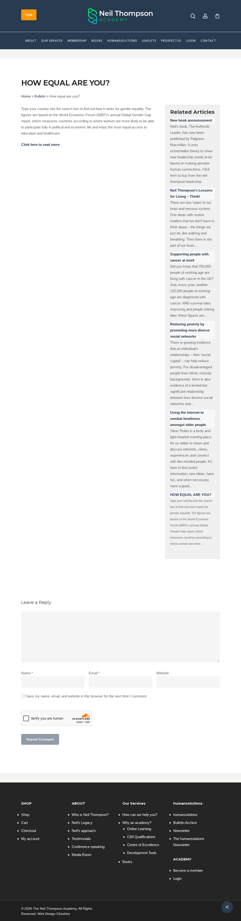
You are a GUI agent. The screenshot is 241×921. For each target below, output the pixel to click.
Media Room (82, 855)
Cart (24, 823)
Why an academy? (136, 823)
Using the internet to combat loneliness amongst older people (188, 418)
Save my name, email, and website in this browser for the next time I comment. (86, 696)
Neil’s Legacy (82, 823)
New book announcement (191, 120)
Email (94, 673)
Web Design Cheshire (53, 914)
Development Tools (142, 853)
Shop (25, 815)
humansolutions (185, 815)
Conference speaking (88, 847)
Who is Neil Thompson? (90, 815)
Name (27, 673)
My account (30, 839)
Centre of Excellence (143, 845)
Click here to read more (40, 145)
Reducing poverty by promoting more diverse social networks (190, 330)
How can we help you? (139, 815)
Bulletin (39, 96)
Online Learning (139, 829)
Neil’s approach (84, 831)
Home (26, 96)
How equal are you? (190, 495)
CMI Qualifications (141, 837)
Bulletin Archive (185, 823)
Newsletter (181, 831)
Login (177, 878)
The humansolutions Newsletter (188, 842)
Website (162, 673)
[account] (205, 16)
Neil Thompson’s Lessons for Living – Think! (191, 193)
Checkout (28, 831)
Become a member (188, 870)
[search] (193, 16)
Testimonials (81, 839)
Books (127, 862)
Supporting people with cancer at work (189, 257)
